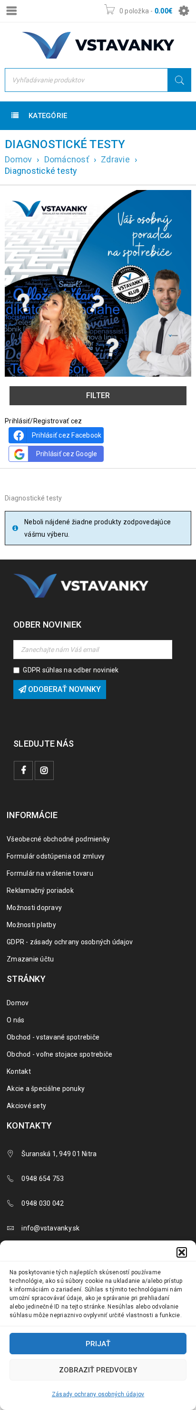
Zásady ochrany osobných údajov (98, 1394)
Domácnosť (66, 159)
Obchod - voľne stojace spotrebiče (59, 1054)
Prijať (98, 1344)
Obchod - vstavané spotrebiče (53, 1037)
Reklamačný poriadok (40, 890)
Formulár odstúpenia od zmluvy (56, 856)
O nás (15, 1020)
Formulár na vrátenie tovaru (50, 873)
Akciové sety (26, 1106)
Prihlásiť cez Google (67, 454)
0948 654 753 (42, 1178)
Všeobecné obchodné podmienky (58, 839)
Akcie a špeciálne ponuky (46, 1088)
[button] (181, 1252)
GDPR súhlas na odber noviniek (70, 670)
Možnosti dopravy (34, 907)
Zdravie (115, 159)
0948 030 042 (42, 1203)
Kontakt (19, 1071)
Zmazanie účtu (30, 959)
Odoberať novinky (63, 689)
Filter (98, 395)
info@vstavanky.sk (50, 1228)
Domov (18, 159)
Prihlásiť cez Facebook (67, 435)
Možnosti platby (31, 925)
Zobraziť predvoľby (98, 1370)
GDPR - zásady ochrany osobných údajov (70, 942)
